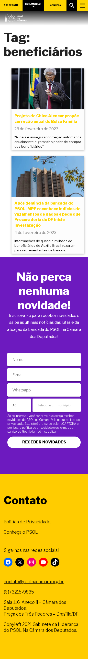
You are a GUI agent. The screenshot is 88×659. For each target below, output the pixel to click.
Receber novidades (44, 442)
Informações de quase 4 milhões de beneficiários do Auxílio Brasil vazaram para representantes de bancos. (45, 245)
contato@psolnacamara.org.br (34, 581)
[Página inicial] (15, 17)
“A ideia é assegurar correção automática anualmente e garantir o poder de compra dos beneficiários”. (47, 141)
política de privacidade (37, 427)
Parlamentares (33, 5)
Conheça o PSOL (21, 532)
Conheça (55, 5)
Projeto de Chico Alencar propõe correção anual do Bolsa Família (46, 119)
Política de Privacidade (27, 521)
